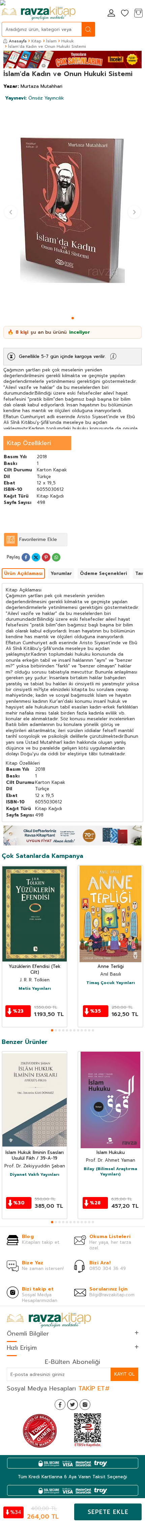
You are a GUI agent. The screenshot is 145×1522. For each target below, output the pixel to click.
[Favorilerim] (125, 13)
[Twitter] (72, 1404)
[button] (72, 318)
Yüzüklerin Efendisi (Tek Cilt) (34, 969)
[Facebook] (60, 1404)
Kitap (36, 41)
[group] (72, 209)
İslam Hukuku (110, 1153)
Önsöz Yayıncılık (34, 98)
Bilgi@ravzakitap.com (112, 1295)
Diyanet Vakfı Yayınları (34, 1174)
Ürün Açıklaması (23, 573)
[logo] (39, 13)
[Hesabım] (111, 13)
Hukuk (67, 41)
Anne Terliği (110, 967)
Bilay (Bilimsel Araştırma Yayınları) (110, 1171)
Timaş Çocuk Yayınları (110, 983)
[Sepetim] (138, 13)
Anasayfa (18, 41)
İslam (51, 41)
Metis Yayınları (35, 988)
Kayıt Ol (124, 1374)
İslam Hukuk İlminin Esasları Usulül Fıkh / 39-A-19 (34, 1155)
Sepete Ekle (108, 1512)
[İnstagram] (85, 1404)
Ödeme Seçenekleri (103, 573)
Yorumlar (61, 573)
